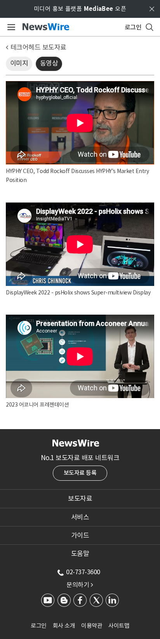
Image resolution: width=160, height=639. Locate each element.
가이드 (80, 535)
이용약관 (91, 625)
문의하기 (79, 585)
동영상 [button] (49, 63)
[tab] (80, 498)
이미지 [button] (19, 63)
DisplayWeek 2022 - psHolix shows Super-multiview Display (78, 292)
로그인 (39, 625)
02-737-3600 (83, 572)
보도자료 (80, 498)
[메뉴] (10, 27)
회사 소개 (64, 625)
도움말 (80, 553)
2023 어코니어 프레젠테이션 (37, 404)
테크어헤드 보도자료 (38, 47)
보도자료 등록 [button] (80, 472)
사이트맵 (118, 625)
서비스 (80, 517)
